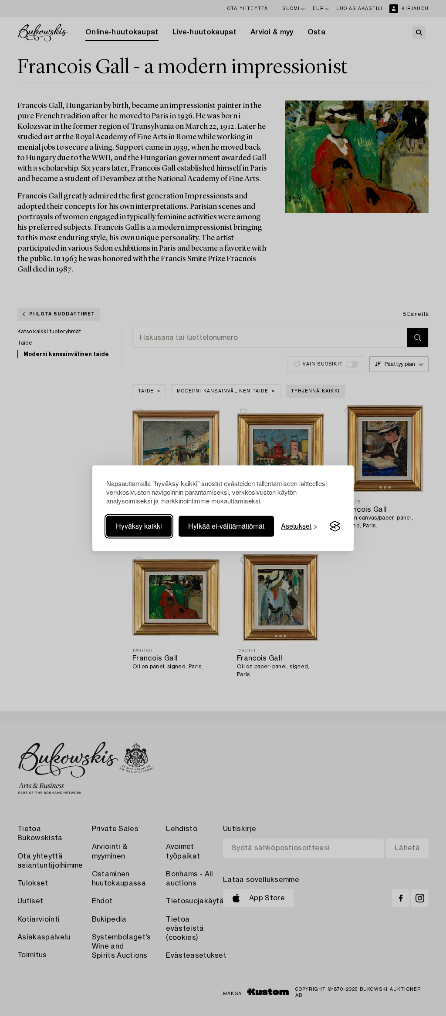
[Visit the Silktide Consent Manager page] (334, 526)
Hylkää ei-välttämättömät (226, 526)
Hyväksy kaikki (139, 526)
